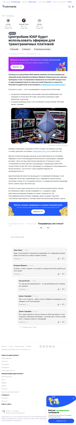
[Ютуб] (50, 346)
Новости (4, 346)
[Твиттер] (47, 346)
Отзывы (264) (24, 28)
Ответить (17, 259)
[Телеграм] (44, 346)
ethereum (27, 49)
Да (41, 227)
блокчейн (15, 49)
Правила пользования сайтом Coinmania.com (15, 349)
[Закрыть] (73, 398)
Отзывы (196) (39, 28)
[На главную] (9, 6)
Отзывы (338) (8, 28)
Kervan (39, 24)
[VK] (40, 346)
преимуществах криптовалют (53, 85)
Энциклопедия (19, 346)
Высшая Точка (23, 24)
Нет (48, 227)
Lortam (8, 24)
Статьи (11, 346)
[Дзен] (53, 346)
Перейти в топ (17, 67)
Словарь (28, 346)
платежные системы (42, 49)
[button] (22, 258)
